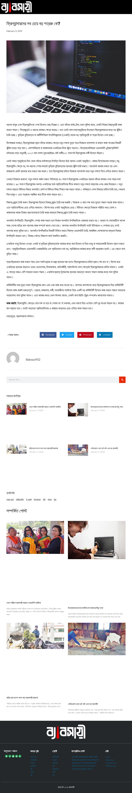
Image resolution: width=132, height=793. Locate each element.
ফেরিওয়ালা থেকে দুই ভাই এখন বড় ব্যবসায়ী (104, 448)
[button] (48, 335)
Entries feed (110, 760)
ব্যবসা (50, 499)
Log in (108, 757)
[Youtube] (13, 756)
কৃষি (44, 499)
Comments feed (111, 763)
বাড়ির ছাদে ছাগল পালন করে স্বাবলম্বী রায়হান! (43, 448)
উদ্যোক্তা (37, 499)
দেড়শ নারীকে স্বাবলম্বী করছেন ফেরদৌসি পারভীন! (44, 407)
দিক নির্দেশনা (55, 769)
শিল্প (55, 499)
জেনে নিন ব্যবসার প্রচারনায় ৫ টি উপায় (82, 769)
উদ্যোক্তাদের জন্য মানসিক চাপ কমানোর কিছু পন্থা (107, 407)
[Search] (122, 380)
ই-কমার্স (29, 499)
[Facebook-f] (9, 756)
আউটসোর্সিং (20, 499)
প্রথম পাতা (10, 499)
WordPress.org (111, 766)
